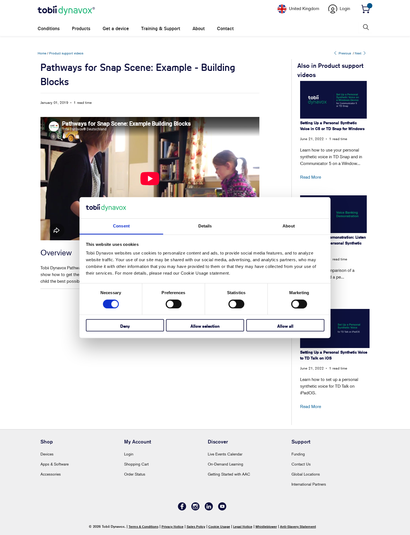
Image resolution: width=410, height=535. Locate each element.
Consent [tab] (121, 226)
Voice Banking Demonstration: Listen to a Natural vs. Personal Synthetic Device (333, 243)
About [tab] (289, 226)
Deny (125, 326)
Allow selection (205, 326)
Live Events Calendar (225, 454)
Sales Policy (196, 526)
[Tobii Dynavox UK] (66, 11)
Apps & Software (54, 464)
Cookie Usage (219, 526)
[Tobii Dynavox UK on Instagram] (195, 509)
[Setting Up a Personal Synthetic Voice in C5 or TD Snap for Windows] (333, 99)
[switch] (174, 303)
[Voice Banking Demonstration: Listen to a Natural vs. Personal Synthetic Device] (333, 214)
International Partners (308, 484)
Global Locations (305, 474)
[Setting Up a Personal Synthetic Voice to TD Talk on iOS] (335, 328)
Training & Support (160, 28)
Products (81, 28)
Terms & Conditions (143, 526)
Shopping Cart (136, 464)
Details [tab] (205, 226)
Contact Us (301, 464)
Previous (344, 53)
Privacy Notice (172, 526)
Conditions (49, 28)
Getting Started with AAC (229, 474)
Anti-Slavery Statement (298, 526)
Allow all (285, 326)
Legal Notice (242, 526)
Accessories (50, 474)
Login (128, 454)
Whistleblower (266, 526)
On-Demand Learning (225, 464)
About (198, 28)
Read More (310, 177)
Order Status (134, 474)
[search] (365, 27)
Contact (225, 28)
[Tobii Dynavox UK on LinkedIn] (209, 509)
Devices (47, 454)
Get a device (116, 28)
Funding (298, 454)
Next (358, 53)
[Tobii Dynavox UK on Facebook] (182, 509)
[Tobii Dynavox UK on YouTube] (222, 509)
